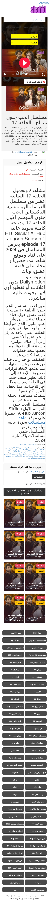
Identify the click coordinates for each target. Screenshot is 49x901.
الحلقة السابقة (34, 81)
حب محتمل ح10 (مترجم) (37, 655)
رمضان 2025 (21, 452)
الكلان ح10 (15, 838)
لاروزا (9, 450)
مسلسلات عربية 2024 (39, 454)
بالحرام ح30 (15, 699)
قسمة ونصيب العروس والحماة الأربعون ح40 (37, 641)
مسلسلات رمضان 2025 (37, 735)
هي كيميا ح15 (37, 728)
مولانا (15, 794)
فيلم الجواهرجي (15, 882)
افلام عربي (15, 743)
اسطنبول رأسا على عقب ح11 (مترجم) (15, 648)
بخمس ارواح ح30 (37, 706)
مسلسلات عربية (37, 757)
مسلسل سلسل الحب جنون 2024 (29, 456)
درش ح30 (37, 669)
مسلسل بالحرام (37, 816)
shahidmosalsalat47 (23, 152)
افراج (15, 787)
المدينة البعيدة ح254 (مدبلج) (15, 868)
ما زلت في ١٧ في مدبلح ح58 (37, 861)
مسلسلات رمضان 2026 (15, 823)
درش (15, 779)
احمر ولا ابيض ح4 (15, 633)
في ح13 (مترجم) (37, 647)
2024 (14, 448)
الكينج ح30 (37, 691)
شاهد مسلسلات (32, 419)
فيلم (15, 890)
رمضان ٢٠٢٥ (29, 452)
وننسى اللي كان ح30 (37, 684)
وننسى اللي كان (37, 794)
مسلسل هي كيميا (15, 809)
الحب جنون (9, 448)
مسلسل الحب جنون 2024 (32, 450)
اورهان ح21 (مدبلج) (15, 860)
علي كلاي (37, 787)
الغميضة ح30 (37, 721)
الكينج (37, 779)
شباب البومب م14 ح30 (15, 706)
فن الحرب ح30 (15, 691)
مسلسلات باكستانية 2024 (35, 458)
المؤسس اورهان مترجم (37, 772)
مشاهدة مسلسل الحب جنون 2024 (25, 448)
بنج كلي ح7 (15, 640)
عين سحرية (15, 801)
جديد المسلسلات (37, 750)
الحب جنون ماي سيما (18, 450)
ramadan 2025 (13, 452)
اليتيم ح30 (37, 714)
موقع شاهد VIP (15, 735)
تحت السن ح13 (37, 823)
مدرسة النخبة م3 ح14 (15, 845)
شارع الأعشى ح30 (15, 714)
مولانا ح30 (37, 699)
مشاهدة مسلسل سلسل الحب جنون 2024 (20, 454)
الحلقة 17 (42, 450)
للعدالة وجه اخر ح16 (15, 831)
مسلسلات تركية (15, 757)
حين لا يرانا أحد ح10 (37, 838)
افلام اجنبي (15, 750)
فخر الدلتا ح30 (15, 728)
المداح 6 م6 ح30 (15, 662)
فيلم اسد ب (37, 882)
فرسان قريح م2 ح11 (37, 845)
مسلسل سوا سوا (15, 816)
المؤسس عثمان (37, 765)
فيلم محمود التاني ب (37, 890)
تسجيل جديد (33, 471)
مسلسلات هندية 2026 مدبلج (28, 444)
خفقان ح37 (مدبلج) (15, 875)
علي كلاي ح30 (37, 677)
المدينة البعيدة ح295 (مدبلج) (15, 655)
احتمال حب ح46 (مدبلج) (37, 868)
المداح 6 (15, 772)
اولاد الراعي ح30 (15, 721)
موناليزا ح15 (15, 669)
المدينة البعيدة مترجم (15, 765)
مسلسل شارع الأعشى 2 (37, 810)
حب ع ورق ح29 (37, 831)
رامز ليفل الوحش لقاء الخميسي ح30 (37, 663)
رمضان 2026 (37, 633)
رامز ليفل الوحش (37, 801)
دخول (43, 471)
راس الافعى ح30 (15, 684)
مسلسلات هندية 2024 (39, 452)
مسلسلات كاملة (37, 743)
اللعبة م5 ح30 (37, 853)
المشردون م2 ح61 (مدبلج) (37, 876)
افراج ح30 (15, 677)
